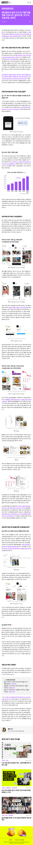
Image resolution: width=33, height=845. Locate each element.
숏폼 (6, 815)
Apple (15, 131)
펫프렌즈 (22, 394)
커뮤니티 (7, 8)
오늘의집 (13, 394)
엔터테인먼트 (14, 788)
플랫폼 (11, 8)
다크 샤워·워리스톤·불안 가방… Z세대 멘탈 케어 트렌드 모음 (16, 764)
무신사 (18, 267)
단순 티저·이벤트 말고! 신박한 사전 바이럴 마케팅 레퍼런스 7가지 (16, 791)
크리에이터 (10, 815)
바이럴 (3, 788)
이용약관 (10, 840)
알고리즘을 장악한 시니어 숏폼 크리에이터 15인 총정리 (16, 819)
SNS (3, 815)
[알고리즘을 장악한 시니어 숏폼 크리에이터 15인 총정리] (16, 805)
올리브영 (13, 267)
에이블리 (23, 267)
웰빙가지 (10, 729)
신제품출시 (8, 788)
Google (21, 131)
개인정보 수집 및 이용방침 (19, 840)
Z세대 (3, 760)
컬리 (18, 394)
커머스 (3, 8)
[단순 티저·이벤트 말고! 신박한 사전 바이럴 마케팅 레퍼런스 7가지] (16, 777)
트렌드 (7, 760)
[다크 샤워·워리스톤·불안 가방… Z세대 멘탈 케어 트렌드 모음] (16, 750)
